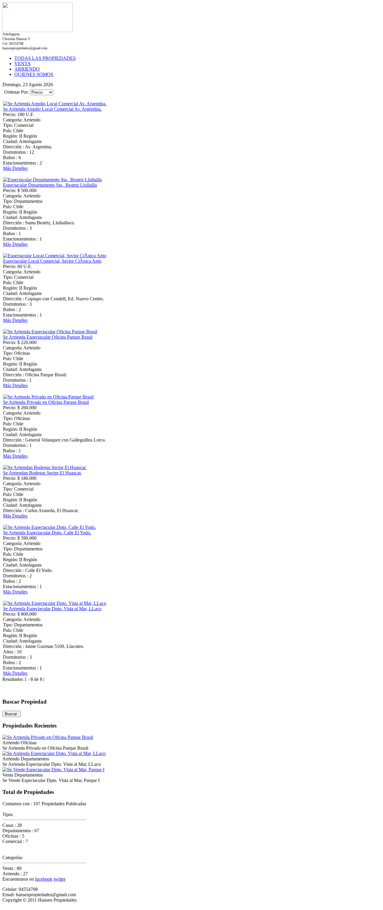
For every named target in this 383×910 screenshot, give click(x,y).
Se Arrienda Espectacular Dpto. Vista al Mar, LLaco (52, 608)
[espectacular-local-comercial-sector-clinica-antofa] (54, 255)
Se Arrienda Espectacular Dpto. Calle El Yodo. (47, 532)
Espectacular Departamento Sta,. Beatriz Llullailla (50, 185)
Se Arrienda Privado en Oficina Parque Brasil (46, 402)
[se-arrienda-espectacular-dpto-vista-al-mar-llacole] (54, 603)
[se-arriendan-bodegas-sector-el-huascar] (44, 467)
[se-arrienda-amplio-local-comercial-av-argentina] (55, 103)
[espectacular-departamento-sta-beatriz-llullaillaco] (52, 179)
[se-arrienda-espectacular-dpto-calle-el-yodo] (49, 527)
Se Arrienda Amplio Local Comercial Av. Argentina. (52, 109)
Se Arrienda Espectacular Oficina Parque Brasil (47, 337)
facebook (43, 879)
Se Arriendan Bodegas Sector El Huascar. (42, 472)
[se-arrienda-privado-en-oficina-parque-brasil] (48, 396)
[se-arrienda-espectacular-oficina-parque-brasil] (50, 331)
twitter (60, 879)
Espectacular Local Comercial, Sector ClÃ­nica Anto (52, 261)
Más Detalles (15, 168)
